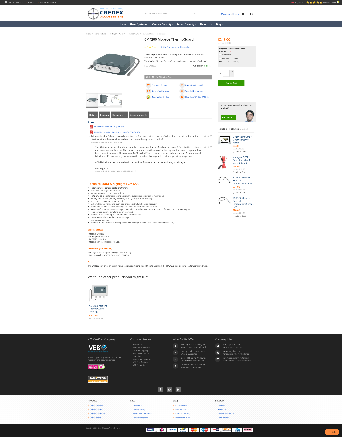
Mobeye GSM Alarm (117, 34)
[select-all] (244, 129)
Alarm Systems (100, 34)
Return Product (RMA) (227, 413)
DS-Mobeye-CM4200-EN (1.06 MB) (109, 126)
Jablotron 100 (96, 409)
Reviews (104, 115)
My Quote (137, 344)
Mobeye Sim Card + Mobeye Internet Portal (242, 139)
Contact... (31, 2)
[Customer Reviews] (322, 3)
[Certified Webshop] (96, 365)
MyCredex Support (141, 353)
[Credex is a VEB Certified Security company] (98, 344)
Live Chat (137, 356)
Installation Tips (182, 417)
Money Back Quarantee (143, 359)
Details (93, 115)
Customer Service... (47, 2)
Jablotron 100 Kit (98, 413)
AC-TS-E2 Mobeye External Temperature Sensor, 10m (243, 202)
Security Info (181, 405)
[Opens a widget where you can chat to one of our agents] (332, 432)
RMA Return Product (142, 347)
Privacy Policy (139, 409)
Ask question (228, 117)
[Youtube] (169, 389)
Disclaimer (137, 405)
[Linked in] (178, 389)
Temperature (134, 34)
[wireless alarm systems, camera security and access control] (106, 8)
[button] (91, 65)
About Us (222, 409)
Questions (119, 115)
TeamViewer (223, 417)
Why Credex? (96, 417)
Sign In (236, 14)
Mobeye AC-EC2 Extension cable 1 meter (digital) (241, 160)
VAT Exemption (139, 365)
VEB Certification (140, 362)
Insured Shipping (140, 350)
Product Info (180, 409)
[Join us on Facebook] (160, 389)
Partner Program (140, 417)
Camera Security (182, 413)
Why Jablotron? (97, 405)
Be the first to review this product (176, 47)
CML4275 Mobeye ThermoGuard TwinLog (98, 308)
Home (88, 34)
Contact (221, 405)
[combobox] (171, 13)
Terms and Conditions (143, 413)
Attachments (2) (138, 115)
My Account (226, 14)
